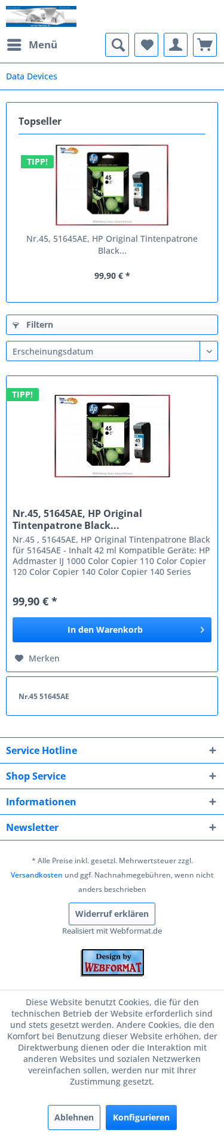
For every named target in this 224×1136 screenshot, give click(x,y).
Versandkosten (37, 875)
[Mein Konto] (176, 45)
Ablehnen (74, 1117)
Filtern (38, 324)
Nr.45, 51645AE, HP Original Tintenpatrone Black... (112, 244)
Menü (43, 44)
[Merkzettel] (146, 45)
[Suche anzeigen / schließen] (117, 45)
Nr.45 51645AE (44, 696)
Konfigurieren (141, 1117)
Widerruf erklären (112, 913)
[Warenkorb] (205, 45)
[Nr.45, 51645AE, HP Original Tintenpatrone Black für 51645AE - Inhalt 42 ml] (112, 185)
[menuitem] (31, 45)
